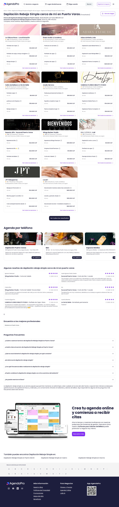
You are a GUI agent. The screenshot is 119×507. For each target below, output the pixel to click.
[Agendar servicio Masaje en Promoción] (21, 189)
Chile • (10, 10)
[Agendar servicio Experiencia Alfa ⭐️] (21, 149)
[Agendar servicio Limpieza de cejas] (59, 62)
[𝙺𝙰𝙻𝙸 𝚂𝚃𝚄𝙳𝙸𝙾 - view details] (97, 124)
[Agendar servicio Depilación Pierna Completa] (97, 62)
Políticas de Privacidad (41, 490)
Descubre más (78, 434)
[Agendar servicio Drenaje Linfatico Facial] (97, 157)
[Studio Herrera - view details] (59, 77)
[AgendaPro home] (11, 4)
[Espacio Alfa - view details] (22, 124)
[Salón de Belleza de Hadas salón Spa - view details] (59, 172)
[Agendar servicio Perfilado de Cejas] (21, 46)
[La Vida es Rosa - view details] (22, 29)
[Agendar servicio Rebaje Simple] (21, 62)
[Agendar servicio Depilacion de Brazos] (97, 94)
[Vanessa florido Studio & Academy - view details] (97, 77)
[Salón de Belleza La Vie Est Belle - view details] (22, 77)
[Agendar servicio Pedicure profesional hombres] (59, 94)
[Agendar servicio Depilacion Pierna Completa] (97, 110)
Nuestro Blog (38, 487)
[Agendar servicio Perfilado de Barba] (21, 157)
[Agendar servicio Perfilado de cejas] (59, 54)
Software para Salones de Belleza (91, 426)
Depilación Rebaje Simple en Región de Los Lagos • (26, 10)
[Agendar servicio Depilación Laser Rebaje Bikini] (97, 54)
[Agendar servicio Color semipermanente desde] (21, 205)
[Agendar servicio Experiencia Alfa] (21, 141)
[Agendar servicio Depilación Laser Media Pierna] (97, 46)
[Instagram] (9, 488)
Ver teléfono (36, 258)
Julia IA (62, 493)
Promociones (38, 493)
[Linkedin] (18, 488)
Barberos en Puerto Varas (12, 325)
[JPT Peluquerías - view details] (22, 172)
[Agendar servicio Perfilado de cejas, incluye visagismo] (21, 54)
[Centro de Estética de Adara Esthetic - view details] (97, 29)
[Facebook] (13, 488)
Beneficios (37, 499)
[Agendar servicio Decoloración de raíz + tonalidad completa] (59, 205)
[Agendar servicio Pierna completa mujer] (59, 110)
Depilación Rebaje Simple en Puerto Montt (19, 458)
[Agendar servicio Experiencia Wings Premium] (59, 141)
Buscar (89, 4)
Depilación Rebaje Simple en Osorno (91, 458)
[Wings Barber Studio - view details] (59, 124)
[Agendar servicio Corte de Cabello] (59, 157)
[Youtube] (22, 488)
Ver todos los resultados (59, 218)
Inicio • (6, 10)
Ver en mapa (109, 14)
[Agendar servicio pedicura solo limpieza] (21, 102)
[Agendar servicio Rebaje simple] (21, 110)
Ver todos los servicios (29, 68)
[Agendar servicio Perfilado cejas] (21, 94)
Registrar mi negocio (104, 4)
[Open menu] (113, 4)
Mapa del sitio (38, 496)
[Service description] (18, 46)
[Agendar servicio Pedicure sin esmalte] (59, 46)
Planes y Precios (66, 487)
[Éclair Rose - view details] (59, 29)
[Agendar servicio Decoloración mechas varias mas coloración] (59, 189)
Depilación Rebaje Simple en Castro (54, 458)
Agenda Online (65, 490)
